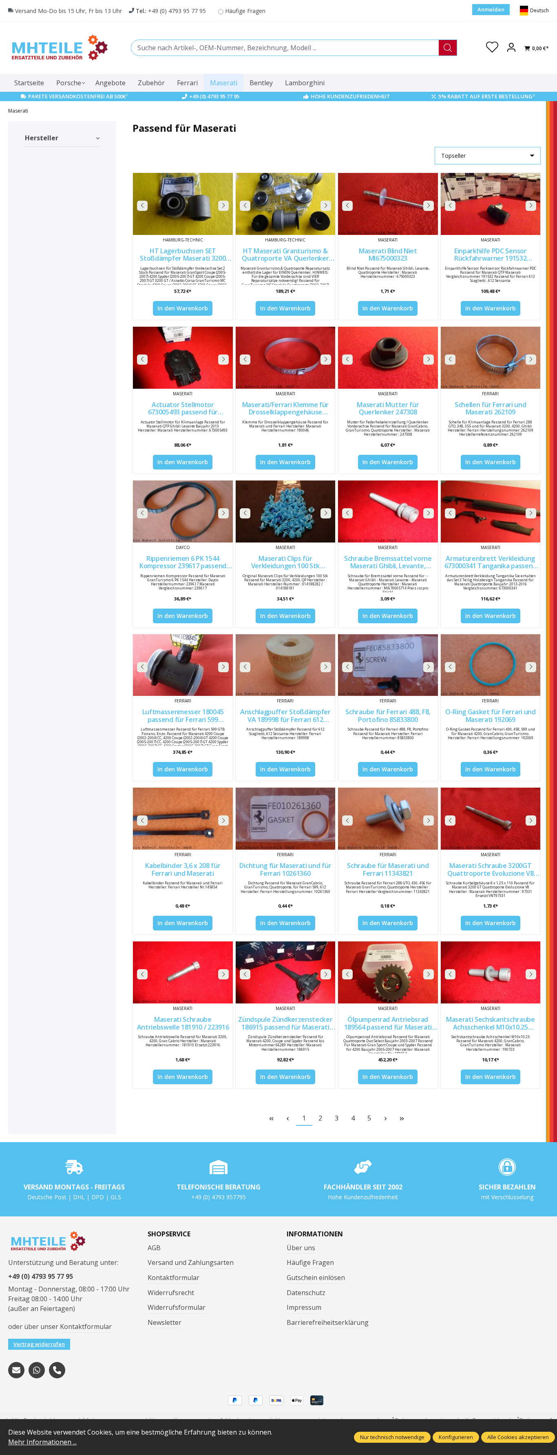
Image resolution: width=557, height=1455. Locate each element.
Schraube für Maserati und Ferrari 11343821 (388, 869)
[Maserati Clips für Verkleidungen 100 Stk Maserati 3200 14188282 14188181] (285, 512)
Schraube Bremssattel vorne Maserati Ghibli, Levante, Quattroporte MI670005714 (388, 562)
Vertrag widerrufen (39, 1344)
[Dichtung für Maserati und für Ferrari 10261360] (285, 819)
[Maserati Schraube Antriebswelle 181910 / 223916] (182, 972)
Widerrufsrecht (171, 1292)
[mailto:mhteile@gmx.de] (16, 1370)
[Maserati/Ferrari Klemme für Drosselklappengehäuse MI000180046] (285, 358)
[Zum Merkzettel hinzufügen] (225, 181)
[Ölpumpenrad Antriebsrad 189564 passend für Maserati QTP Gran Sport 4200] (388, 972)
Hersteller (41, 137)
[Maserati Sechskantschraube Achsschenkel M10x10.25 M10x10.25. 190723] (490, 972)
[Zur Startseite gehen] (59, 47)
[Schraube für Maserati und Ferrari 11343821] (388, 819)
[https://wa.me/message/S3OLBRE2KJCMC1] (37, 1370)
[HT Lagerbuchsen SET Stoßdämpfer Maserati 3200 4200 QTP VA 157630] (182, 204)
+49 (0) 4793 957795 (218, 1197)
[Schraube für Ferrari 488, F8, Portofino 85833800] (388, 665)
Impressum (304, 1307)
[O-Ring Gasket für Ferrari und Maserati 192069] (490, 665)
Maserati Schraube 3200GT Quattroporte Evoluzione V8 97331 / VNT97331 (490, 869)
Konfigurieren (456, 1437)
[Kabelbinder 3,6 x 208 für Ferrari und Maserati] (182, 819)
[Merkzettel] (492, 47)
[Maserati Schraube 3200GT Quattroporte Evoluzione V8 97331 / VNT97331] (490, 819)
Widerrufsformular (177, 1307)
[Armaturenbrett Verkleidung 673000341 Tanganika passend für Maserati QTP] (490, 512)
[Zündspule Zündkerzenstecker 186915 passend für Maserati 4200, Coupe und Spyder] (285, 972)
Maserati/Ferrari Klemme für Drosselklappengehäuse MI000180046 (285, 408)
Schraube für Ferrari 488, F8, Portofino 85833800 (387, 715)
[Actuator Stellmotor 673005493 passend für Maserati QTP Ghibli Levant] (182, 358)
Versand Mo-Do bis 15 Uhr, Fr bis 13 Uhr (68, 11)
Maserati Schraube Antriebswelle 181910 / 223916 (183, 1023)
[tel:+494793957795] (57, 1370)
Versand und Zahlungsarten (191, 1262)
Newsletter (164, 1322)
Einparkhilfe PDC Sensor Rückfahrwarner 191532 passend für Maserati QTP (490, 254)
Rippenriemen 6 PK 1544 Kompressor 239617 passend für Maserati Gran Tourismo (182, 562)
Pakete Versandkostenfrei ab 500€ (78, 96)
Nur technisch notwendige (392, 1437)
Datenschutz (306, 1292)
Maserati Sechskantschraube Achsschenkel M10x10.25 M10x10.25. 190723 (490, 1023)
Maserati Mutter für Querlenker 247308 (388, 408)
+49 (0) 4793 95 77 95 (177, 11)
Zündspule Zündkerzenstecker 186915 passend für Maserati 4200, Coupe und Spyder (285, 1023)
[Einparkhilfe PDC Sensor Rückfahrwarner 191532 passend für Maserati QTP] (490, 204)
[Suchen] (448, 48)
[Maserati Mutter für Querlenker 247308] (388, 358)
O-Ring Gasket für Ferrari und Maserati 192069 (490, 715)
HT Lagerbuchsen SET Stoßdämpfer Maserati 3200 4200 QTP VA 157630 (182, 254)
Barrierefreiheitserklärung (328, 1322)
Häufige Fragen (245, 11)
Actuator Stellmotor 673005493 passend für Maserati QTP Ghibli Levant (183, 408)
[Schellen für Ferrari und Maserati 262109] (490, 358)
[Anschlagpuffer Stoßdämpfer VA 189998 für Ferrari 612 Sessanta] (285, 665)
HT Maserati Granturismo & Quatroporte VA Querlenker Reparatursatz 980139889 (285, 254)
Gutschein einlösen (316, 1277)
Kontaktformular (86, 1326)
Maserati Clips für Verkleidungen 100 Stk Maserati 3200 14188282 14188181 (285, 562)
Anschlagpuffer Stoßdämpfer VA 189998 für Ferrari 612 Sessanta (285, 715)
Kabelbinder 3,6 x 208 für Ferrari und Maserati (182, 869)
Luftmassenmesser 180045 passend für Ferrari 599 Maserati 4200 (183, 715)
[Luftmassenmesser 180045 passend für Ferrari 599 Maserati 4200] (182, 665)
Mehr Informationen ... (42, 1441)
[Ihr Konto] (511, 47)
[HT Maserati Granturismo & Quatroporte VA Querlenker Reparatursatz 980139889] (285, 204)
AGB (154, 1247)
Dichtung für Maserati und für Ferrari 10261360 (285, 869)
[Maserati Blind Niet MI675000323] (388, 204)
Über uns (301, 1247)
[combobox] (285, 48)
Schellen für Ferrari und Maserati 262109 (490, 408)
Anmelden (490, 9)
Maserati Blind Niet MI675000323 (388, 254)
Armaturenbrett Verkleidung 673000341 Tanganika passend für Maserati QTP (490, 562)
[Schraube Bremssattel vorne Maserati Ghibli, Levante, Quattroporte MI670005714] (388, 512)
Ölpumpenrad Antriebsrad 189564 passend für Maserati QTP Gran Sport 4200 (388, 1023)
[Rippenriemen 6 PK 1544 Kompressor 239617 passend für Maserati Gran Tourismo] (182, 512)
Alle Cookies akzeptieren (518, 1437)
